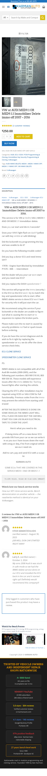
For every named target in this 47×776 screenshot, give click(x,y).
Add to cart (23, 136)
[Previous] (6, 66)
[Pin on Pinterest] (22, 176)
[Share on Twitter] (13, 176)
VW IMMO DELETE (25, 166)
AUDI (12, 154)
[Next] (41, 66)
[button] (3, 7)
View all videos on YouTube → (35, 648)
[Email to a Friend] (18, 176)
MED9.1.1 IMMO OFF (9, 166)
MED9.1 (24, 164)
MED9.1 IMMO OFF (35, 164)
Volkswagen (12, 160)
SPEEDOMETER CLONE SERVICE (16, 357)
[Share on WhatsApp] (4, 176)
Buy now (9, 143)
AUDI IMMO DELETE (13, 164)
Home (4, 197)
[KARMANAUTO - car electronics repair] (26, 6)
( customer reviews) (21, 125)
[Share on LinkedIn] (27, 176)
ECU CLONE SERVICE (11, 351)
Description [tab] (7, 191)
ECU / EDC (24, 197)
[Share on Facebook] (9, 176)
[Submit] (42, 17)
